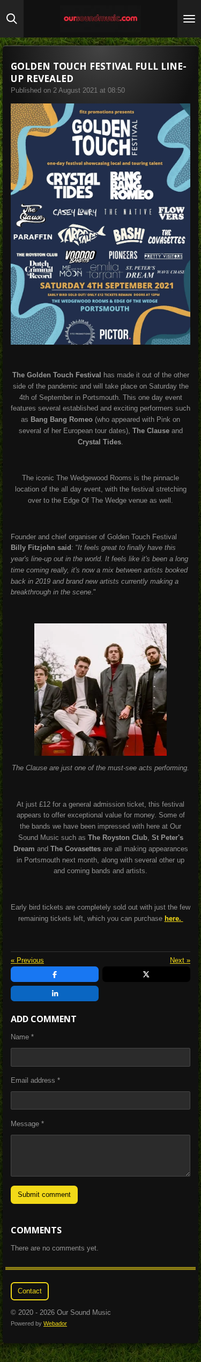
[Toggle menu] (189, 19)
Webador (55, 1323)
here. (174, 918)
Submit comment (44, 1194)
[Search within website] (12, 19)
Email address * (35, 1080)
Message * (27, 1124)
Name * (22, 1037)
